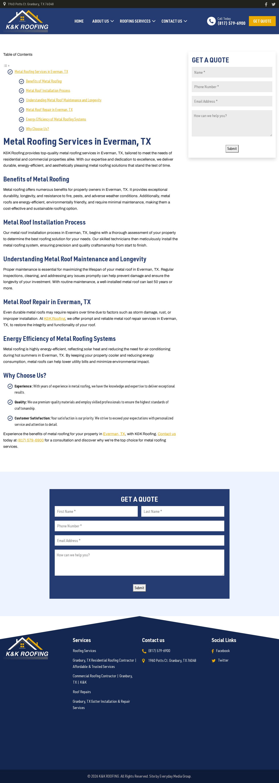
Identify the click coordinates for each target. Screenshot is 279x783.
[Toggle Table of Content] (6, 65)
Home (79, 20)
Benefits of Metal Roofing (44, 81)
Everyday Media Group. (176, 776)
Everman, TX (114, 434)
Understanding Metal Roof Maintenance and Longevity (63, 100)
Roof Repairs (82, 691)
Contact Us (172, 20)
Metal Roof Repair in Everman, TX (49, 109)
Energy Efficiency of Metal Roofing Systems (56, 119)
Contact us (167, 434)
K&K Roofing (54, 319)
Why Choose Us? (37, 128)
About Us (100, 20)
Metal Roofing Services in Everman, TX (41, 71)
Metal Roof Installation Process (48, 90)
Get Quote (262, 20)
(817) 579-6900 (231, 21)
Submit (232, 148)
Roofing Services (135, 20)
